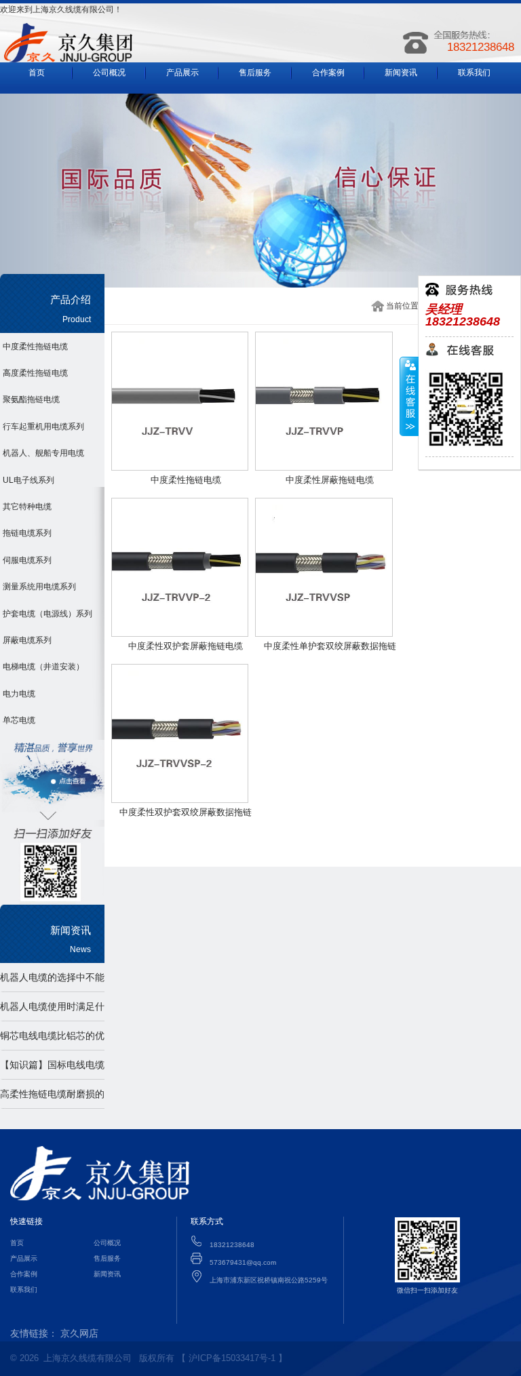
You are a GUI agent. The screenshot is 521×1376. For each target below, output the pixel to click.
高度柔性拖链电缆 (35, 373)
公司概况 (109, 72)
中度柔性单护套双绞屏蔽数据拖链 (330, 646)
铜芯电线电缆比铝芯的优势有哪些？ (64, 1035)
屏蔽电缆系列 (27, 640)
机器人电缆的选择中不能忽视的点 (64, 977)
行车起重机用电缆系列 (43, 426)
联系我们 (474, 72)
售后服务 (255, 72)
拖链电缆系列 (27, 533)
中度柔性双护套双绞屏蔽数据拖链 (185, 812)
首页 (36, 72)
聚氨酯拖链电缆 (31, 399)
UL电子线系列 (28, 480)
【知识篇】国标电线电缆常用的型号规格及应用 (64, 1064)
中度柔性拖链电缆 (35, 346)
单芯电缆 (19, 720)
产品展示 (182, 72)
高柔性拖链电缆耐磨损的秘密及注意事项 (64, 1093)
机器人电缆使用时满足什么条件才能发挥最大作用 (64, 1006)
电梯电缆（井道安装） (43, 667)
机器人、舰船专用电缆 (43, 453)
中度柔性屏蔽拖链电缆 (330, 480)
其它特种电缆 (27, 507)
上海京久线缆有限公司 (87, 1358)
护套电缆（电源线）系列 (47, 614)
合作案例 (328, 72)
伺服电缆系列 (27, 560)
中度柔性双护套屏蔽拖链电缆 (185, 646)
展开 (409, 397)
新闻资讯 (401, 72)
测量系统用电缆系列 (39, 587)
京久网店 (79, 1333)
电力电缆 (19, 694)
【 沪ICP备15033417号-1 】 (232, 1358)
